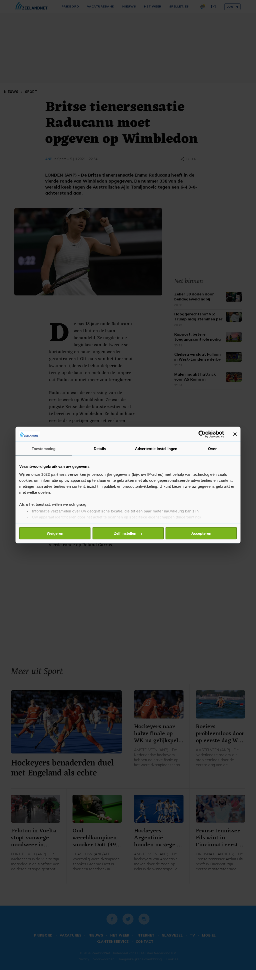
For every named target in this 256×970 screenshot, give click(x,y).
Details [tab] (100, 449)
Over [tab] (212, 449)
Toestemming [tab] (44, 449)
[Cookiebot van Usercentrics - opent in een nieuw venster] (202, 434)
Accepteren (201, 533)
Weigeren (55, 533)
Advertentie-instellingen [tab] (156, 449)
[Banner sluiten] (235, 434)
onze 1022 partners (49, 474)
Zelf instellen (125, 533)
